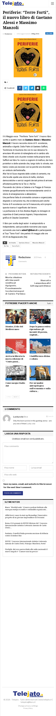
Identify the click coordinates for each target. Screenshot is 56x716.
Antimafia (12, 243)
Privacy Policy (28, 708)
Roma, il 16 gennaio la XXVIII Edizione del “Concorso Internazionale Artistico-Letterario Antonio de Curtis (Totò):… (26, 525)
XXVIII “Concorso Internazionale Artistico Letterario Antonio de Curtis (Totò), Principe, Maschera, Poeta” (26, 542)
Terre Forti (15, 246)
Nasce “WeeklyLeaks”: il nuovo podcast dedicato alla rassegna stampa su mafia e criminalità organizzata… (26, 508)
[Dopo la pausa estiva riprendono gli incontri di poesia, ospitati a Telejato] (40, 316)
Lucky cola (31, 424)
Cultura (49, 33)
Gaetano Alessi (24, 243)
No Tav (6, 246)
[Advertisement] (28, 590)
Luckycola (18, 417)
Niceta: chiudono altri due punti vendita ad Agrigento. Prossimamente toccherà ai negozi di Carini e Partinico (15, 285)
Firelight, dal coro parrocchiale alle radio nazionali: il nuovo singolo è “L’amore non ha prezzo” (26, 550)
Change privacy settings (28, 706)
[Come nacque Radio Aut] (15, 373)
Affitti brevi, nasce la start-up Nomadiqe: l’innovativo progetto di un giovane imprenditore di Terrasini (26, 516)
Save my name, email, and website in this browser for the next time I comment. (27, 486)
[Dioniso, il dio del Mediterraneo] (15, 316)
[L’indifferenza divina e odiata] (40, 346)
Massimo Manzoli (38, 243)
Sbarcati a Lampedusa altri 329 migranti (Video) (40, 283)
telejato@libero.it (28, 702)
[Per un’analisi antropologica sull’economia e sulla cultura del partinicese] (40, 373)
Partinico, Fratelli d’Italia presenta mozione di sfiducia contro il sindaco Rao (26, 534)
